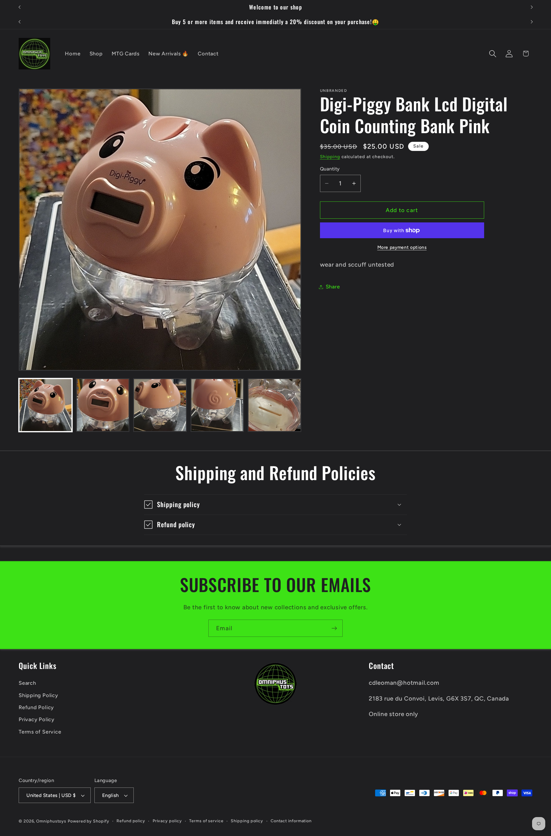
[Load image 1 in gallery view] (45, 405)
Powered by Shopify (88, 821)
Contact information (291, 820)
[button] (493, 53)
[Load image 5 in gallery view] (274, 405)
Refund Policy (36, 707)
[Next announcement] (531, 7)
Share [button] (333, 287)
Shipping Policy (38, 695)
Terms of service (206, 820)
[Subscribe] (334, 628)
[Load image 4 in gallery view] (217, 405)
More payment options (402, 247)
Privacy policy (167, 820)
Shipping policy (247, 820)
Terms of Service (40, 732)
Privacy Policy (37, 719)
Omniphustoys (51, 821)
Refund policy (131, 820)
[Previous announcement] (19, 7)
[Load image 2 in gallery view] (103, 405)
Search (27, 683)
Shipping (330, 156)
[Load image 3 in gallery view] (160, 405)
